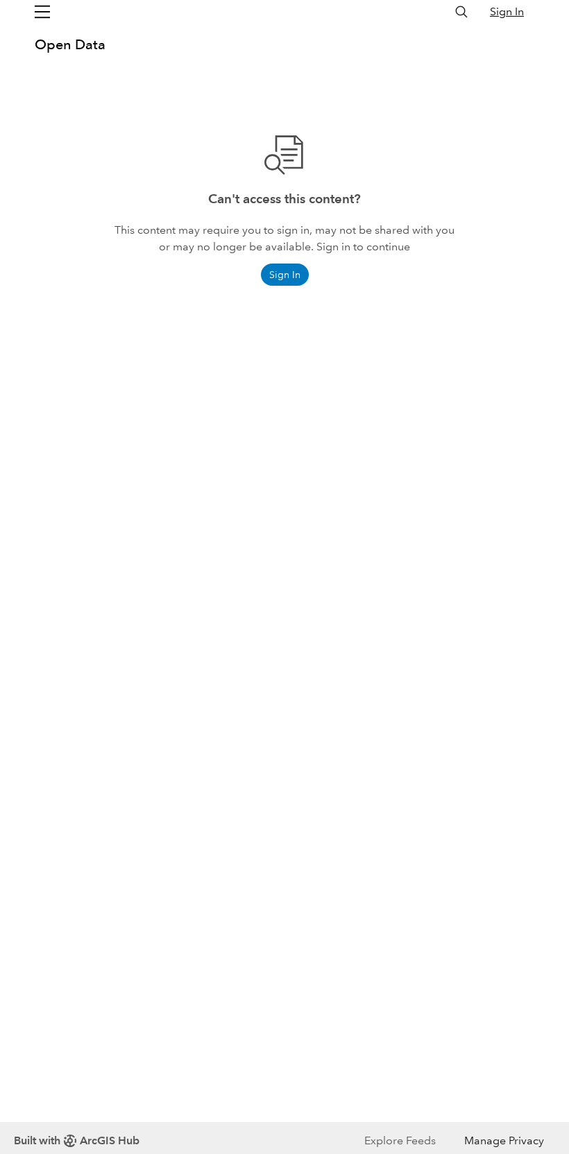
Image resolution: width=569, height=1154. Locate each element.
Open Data (70, 44)
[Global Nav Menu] (42, 12)
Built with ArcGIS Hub (76, 1140)
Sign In (507, 11)
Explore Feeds (400, 1140)
